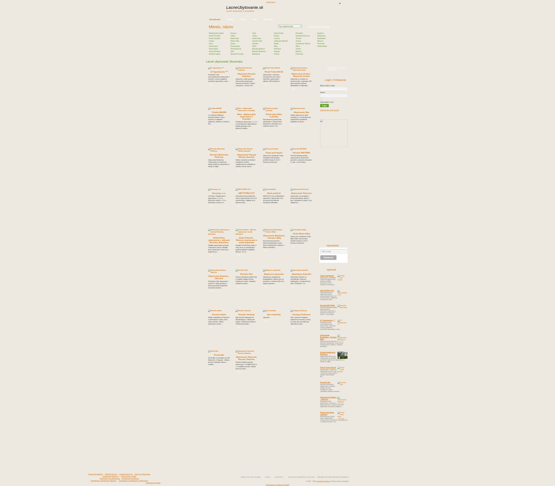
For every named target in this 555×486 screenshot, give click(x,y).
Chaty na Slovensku (142, 474)
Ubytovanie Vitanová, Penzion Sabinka (246, 358)
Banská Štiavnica (259, 51)
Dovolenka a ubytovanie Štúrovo (103, 481)
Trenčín (298, 38)
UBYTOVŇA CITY (246, 193)
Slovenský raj (236, 49)
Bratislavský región (216, 33)
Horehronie (213, 46)
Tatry (254, 33)
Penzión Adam (219, 314)
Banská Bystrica (258, 49)
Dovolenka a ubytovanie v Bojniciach (133, 481)
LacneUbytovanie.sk (244, 8)
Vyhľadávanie (214, 19)
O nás (267, 477)
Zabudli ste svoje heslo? (329, 110)
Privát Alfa (219, 355)
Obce (255, 19)
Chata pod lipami (274, 153)
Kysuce (233, 33)
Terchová (320, 44)
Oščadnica (321, 36)
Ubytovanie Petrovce (301, 193)
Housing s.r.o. (219, 193)
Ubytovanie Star (301, 112)
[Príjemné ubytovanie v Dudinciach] (334, 146)
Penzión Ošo (246, 274)
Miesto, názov (221, 27)
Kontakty (279, 477)
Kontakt (271, 2)
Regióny (230, 19)
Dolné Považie (214, 36)
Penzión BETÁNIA (301, 153)
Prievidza (299, 33)
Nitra (276, 46)
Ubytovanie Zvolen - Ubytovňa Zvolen (301, 75)
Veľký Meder (322, 46)
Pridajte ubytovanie (251, 477)
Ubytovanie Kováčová (130, 479)
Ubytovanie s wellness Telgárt (277, 485)
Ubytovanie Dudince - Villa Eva (219, 277)
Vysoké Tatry (257, 41)
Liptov (233, 36)
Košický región (214, 54)
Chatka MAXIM (219, 112)
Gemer (211, 41)
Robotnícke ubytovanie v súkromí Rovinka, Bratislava (219, 240)
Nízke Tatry (235, 41)
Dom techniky (274, 314)
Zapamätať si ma (326, 102)
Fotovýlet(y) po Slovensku (110, 479)
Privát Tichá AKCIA (274, 72)
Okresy (243, 19)
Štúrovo (320, 41)
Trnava (298, 41)
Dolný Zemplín (214, 38)
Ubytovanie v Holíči (128, 476)
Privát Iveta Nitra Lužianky (274, 115)
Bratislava (256, 54)
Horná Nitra (213, 49)
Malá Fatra (235, 38)
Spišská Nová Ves (303, 36)
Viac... (212, 84)
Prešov (276, 54)
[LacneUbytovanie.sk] (227, 466)
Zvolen (298, 49)
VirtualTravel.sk (111, 474)
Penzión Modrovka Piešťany (219, 156)
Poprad (277, 51)
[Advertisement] (299, 9)
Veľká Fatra (256, 38)
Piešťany (277, 49)
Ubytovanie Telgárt (153, 483)
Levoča (277, 38)
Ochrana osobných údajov (301, 477)
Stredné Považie (237, 54)
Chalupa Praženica (301, 314)
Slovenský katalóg (95, 474)
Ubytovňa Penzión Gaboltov (246, 75)
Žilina (298, 46)
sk (340, 3)
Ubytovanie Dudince (110, 476)
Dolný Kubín (279, 33)
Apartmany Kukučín (301, 274)
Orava (233, 44)
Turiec (254, 36)
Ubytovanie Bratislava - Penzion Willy (274, 236)
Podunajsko (235, 46)
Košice (276, 36)
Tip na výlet (268, 19)
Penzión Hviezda (246, 314)
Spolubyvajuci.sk (125, 474)
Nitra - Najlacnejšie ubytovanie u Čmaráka (246, 116)
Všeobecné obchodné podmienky (333, 477)
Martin (276, 44)
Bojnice (298, 51)
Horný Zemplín (214, 51)
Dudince (320, 33)
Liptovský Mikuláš (281, 41)
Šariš (254, 46)
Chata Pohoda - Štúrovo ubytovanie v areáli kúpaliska (246, 240)
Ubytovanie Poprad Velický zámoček (246, 156)
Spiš (232, 51)
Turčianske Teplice (303, 44)
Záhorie (255, 44)
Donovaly (299, 54)
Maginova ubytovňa (274, 274)
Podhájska (321, 38)
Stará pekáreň (274, 193)
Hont (211, 44)
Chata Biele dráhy (301, 233)
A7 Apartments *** (219, 72)
